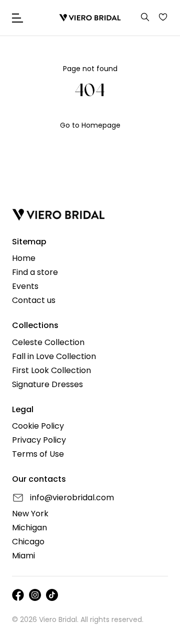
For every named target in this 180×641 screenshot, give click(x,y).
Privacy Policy (39, 440)
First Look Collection (51, 371)
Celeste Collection (48, 343)
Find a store (35, 272)
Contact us (34, 300)
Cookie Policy (38, 426)
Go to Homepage (90, 125)
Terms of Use (38, 454)
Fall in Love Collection (54, 357)
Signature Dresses (47, 385)
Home (24, 258)
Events (25, 286)
